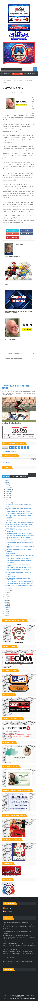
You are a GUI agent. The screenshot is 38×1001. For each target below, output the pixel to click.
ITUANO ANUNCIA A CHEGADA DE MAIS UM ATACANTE (19, 583)
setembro (8, 489)
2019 (6, 602)
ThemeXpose (12, 998)
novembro (8, 486)
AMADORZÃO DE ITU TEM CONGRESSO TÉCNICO (17, 526)
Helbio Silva (8, 908)
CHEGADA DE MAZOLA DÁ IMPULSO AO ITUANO (17, 511)
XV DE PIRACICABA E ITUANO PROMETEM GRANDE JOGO (19, 522)
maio (7, 497)
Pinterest (14, 237)
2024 (6, 592)
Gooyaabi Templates (29, 998)
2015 (6, 609)
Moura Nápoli (8, 911)
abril (7, 499)
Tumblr (28, 234)
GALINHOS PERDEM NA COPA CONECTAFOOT (16, 541)
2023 (6, 594)
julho (7, 493)
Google (14, 234)
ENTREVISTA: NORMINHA (10, 950)
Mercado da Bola (9, 74)
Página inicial (6, 462)
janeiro (8, 590)
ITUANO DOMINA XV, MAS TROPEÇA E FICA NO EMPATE (19, 513)
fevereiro (8, 503)
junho (7, 495)
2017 (6, 606)
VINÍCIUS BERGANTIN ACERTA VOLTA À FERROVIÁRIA (18, 539)
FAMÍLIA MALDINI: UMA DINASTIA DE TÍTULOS (16, 923)
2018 (6, 604)
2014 (6, 611)
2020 (6, 600)
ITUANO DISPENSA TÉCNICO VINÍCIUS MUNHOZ (17, 558)
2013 (6, 613)
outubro (8, 487)
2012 (6, 615)
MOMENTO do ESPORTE (19, 995)
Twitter (14, 230)
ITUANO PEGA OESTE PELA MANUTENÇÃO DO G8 (17, 537)
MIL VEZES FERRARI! (9, 958)
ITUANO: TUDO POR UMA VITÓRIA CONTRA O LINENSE (19, 581)
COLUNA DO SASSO (10, 339)
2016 (6, 607)
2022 (6, 596)
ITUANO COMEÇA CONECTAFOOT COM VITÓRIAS (18, 567)
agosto (8, 491)
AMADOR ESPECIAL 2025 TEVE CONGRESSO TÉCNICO (18, 524)
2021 (6, 598)
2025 (6, 482)
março (7, 501)
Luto (5, 942)
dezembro (8, 484)
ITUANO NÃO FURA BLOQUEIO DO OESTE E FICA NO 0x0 (19, 535)
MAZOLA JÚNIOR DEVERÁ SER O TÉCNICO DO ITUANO (19, 533)
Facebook (28, 230)
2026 (6, 480)
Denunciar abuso (9, 451)
